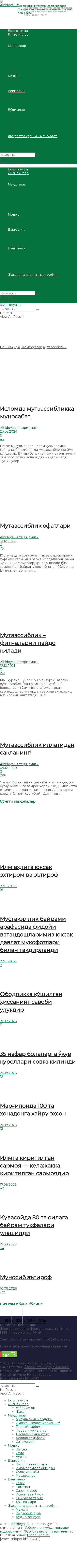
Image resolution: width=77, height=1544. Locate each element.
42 (2, 1188)
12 (1, 1077)
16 (1, 890)
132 (2, 1292)
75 (2, 548)
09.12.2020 (8, 768)
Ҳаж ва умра (26, 132)
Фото (20, 83)
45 (2, 439)
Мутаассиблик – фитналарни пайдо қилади (27, 643)
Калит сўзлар (31, 347)
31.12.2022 (8, 541)
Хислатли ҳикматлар (32, 65)
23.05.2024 (8, 431)
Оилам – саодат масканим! (38, 53)
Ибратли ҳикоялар (31, 61)
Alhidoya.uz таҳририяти (19, 428)
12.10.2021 (7, 666)
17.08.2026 (8, 1184)
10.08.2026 (8, 1288)
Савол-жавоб (26, 121)
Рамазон (23, 117)
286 (3, 775)
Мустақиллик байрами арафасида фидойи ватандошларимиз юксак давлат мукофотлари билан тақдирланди (36, 934)
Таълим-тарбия (28, 57)
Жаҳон (21, 42)
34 (2, 1248)
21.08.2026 (8, 1021)
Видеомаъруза (28, 144)
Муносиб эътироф (26, 1277)
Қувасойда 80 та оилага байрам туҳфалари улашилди (34, 1225)
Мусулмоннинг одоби (34, 49)
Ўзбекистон (25, 38)
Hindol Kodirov (38, 1375)
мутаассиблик (55, 347)
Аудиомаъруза (28, 147)
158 (2, 673)
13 (1, 1129)
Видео (21, 80)
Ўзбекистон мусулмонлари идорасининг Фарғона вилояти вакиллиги (36, 1369)
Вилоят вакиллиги (31, 95)
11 (1, 1025)
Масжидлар (26, 106)
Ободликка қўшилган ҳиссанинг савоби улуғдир (31, 1002)
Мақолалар (17, 46)
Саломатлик (26, 72)
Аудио (21, 87)
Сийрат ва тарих (29, 128)
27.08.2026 (8, 886)
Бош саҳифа (18, 31)
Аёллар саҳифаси (30, 68)
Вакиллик (16, 91)
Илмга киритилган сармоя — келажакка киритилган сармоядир (34, 1165)
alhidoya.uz (20, 1363)
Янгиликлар (18, 34)
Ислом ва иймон (29, 125)
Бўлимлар (16, 110)
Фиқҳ (20, 113)
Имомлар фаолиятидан (35, 98)
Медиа (13, 76)
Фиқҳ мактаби (27, 102)
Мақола (22, 140)
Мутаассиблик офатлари (35, 525)
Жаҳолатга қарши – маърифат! (32, 136)
